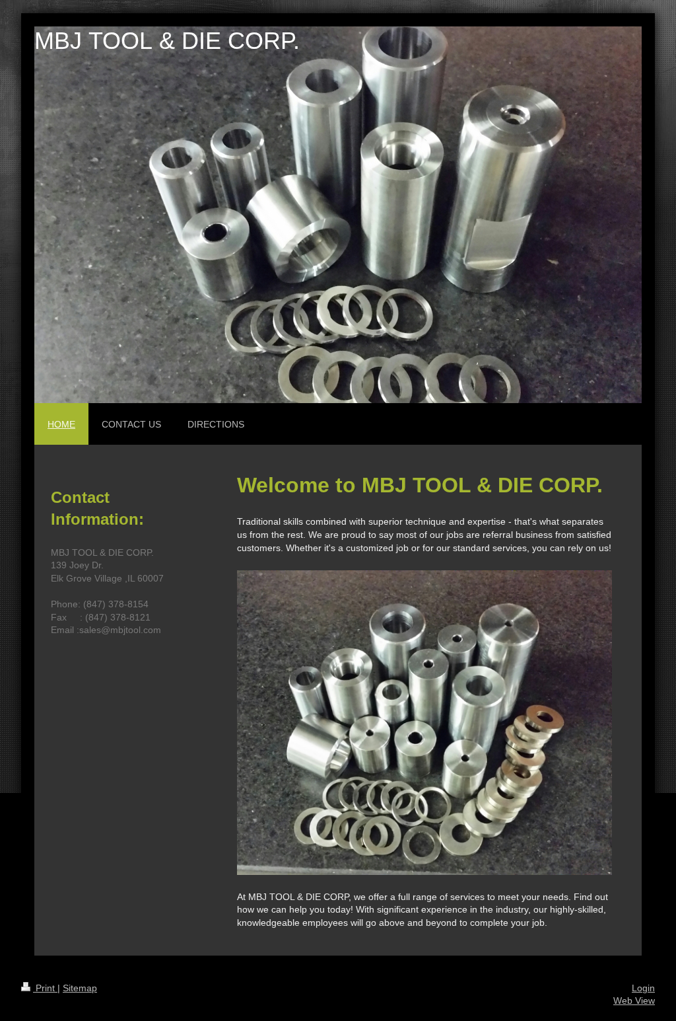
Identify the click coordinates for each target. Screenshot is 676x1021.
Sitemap (80, 988)
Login (643, 988)
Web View (634, 1000)
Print (45, 988)
